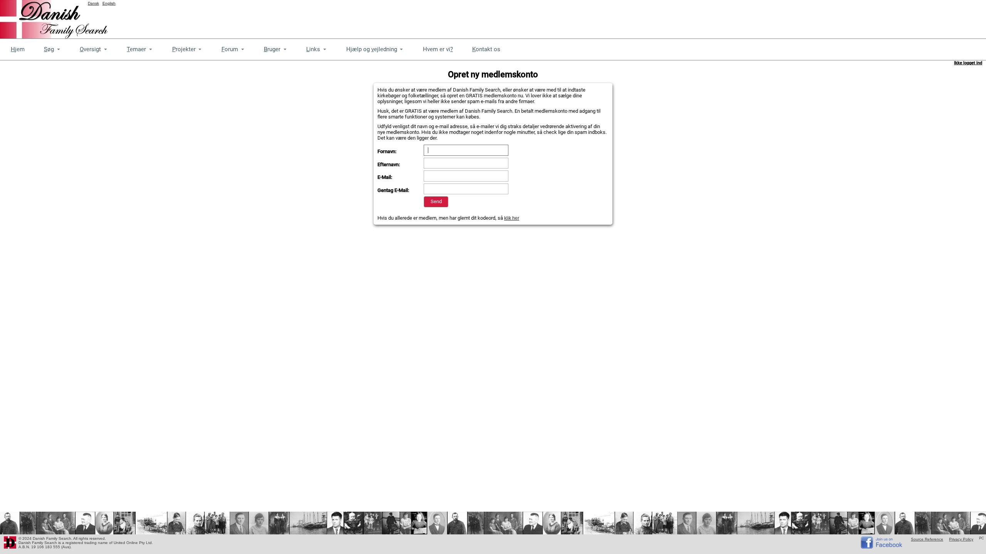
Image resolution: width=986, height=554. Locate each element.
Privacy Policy (961, 539)
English (109, 3)
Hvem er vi (438, 49)
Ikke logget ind (968, 62)
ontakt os (486, 49)
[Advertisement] (846, 17)
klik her (511, 218)
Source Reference (927, 539)
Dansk (93, 3)
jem (18, 49)
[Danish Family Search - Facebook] (882, 547)
